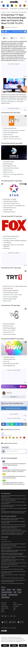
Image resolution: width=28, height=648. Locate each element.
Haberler (3, 12)
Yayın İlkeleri (16, 606)
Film (11, 199)
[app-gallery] (21, 622)
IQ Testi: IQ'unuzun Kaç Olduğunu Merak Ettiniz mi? (12, 583)
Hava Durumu (4, 539)
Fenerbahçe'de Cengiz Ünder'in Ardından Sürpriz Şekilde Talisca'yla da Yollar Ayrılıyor (14, 483)
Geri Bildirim (4, 604)
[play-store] (13, 622)
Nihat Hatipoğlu (11, 130)
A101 (15, 592)
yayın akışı (21, 60)
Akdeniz (15, 294)
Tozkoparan (9, 297)
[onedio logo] (13, 631)
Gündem (8, 12)
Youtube (19, 589)
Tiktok (19, 592)
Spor (4, 480)
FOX (13, 99)
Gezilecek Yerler (5, 597)
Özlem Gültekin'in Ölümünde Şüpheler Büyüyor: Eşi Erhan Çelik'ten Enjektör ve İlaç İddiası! (14, 470)
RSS (14, 609)
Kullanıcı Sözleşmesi (17, 604)
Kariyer (14, 602)
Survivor (8, 330)
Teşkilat (9, 301)
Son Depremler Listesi (6, 541)
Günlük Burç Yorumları (7, 592)
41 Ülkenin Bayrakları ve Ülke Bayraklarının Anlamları (12, 577)
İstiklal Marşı (10, 286)
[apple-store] (5, 622)
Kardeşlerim (10, 134)
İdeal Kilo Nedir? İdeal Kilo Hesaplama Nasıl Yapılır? (12, 569)
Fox (17, 244)
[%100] (16, 5)
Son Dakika (4, 594)
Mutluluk (17, 203)
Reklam (2, 609)
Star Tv (6, 101)
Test (4, 474)
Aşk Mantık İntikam (11, 238)
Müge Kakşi (11, 27)
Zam (14, 589)
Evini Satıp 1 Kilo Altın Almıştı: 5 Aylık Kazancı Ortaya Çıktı (13, 524)
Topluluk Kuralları (5, 608)
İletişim (2, 611)
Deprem (9, 589)
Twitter (3, 589)
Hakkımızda (3, 602)
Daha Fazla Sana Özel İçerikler (13, 408)
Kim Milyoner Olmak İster (13, 139)
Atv (5, 99)
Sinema (11, 332)
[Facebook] (5, 616)
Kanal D (9, 99)
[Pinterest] (14, 616)
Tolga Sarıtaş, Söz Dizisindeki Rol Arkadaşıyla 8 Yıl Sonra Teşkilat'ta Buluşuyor (14, 464)
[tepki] (2, 437)
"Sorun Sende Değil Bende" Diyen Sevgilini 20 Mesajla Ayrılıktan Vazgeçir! (14, 477)
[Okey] (12, 5)
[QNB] (20, 5)
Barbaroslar (10, 294)
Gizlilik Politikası (4, 606)
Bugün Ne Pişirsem (13, 594)
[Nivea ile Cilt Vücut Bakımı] (3, 5)
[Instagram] (2, 616)
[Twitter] (8, 616)
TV (3, 461)
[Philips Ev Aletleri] (8, 5)
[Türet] (24, 5)
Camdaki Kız (10, 172)
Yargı (8, 176)
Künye (14, 608)
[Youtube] (11, 616)
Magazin (5, 467)
